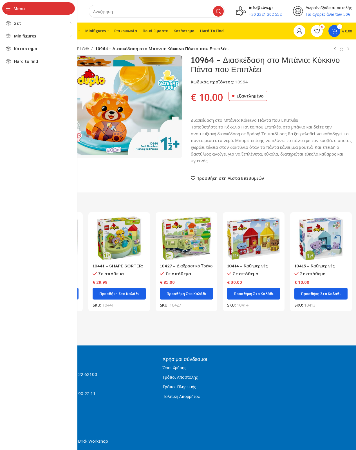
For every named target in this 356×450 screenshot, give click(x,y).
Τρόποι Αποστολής (180, 377)
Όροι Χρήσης (174, 367)
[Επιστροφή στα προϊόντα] (341, 49)
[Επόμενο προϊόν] (348, 49)
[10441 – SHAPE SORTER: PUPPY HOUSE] (119, 238)
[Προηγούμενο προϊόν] (335, 49)
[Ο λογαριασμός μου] (299, 31)
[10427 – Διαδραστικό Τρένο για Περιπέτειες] (186, 238)
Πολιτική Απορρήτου (181, 396)
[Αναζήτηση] (218, 11)
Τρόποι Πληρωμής (179, 386)
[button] (119, 294)
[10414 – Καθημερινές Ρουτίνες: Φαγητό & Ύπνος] (253, 238)
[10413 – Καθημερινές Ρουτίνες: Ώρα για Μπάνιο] (321, 238)
